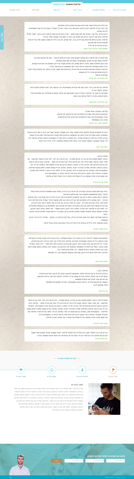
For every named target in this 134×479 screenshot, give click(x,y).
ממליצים (35, 10)
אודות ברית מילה (119, 10)
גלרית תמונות (14, 10)
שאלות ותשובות (98, 10)
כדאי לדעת (77, 10)
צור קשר (56, 10)
